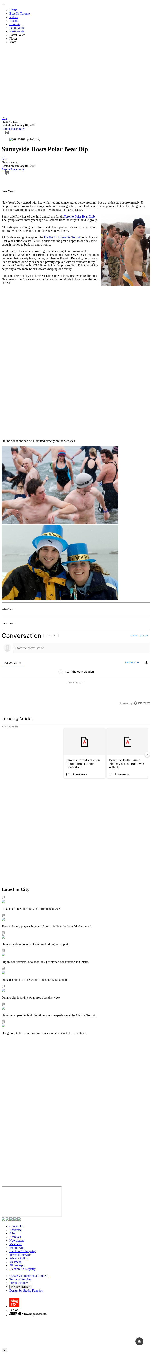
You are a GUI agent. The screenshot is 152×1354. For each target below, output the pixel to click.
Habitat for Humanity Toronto (62, 237)
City (4, 118)
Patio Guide (17, 27)
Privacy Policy (19, 1258)
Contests (15, 24)
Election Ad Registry (23, 1251)
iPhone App (17, 1247)
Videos (14, 17)
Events (14, 20)
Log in (134, 635)
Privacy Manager (20, 1286)
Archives (15, 1237)
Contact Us (17, 1226)
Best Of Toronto (20, 13)
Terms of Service (20, 1254)
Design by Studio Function (26, 1290)
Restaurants (17, 31)
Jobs (12, 1233)
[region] (76, 669)
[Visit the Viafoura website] (142, 703)
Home (13, 10)
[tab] (13, 662)
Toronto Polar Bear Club (79, 216)
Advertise (16, 1230)
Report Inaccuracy (13, 128)
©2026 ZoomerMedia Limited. (29, 1275)
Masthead (16, 1244)
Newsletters (17, 1240)
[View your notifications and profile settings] (146, 663)
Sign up (144, 635)
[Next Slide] (147, 754)
